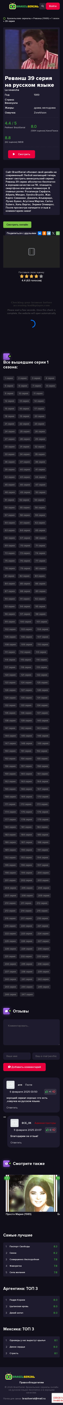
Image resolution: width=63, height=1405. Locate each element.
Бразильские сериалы (19, 18)
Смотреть (24, 154)
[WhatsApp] (58, 233)
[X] (53, 233)
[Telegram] (49, 233)
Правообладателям (31, 1382)
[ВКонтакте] (40, 233)
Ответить (12, 1107)
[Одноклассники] (44, 233)
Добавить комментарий (26, 1067)
